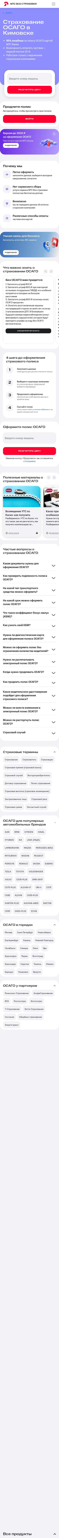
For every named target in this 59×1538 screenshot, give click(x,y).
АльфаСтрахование (43, 993)
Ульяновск (23, 971)
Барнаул (9, 971)
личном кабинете (41, 409)
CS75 (48, 887)
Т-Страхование (12, 1008)
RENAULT (23, 863)
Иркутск (37, 971)
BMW (17, 831)
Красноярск (10, 955)
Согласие (9, 1016)
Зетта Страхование (34, 1008)
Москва (8, 932)
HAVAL (41, 831)
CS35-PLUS (21, 879)
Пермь (24, 955)
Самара (24, 948)
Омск (35, 948)
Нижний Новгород (44, 940)
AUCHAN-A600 (31, 903)
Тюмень (37, 963)
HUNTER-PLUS (12, 903)
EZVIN (34, 910)
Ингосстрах (36, 1001)
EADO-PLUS (20, 910)
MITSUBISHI (11, 855)
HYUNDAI (9, 839)
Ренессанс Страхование (17, 993)
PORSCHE (9, 863)
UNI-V (38, 887)
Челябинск (10, 948)
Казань (26, 940)
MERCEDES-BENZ (44, 847)
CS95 (7, 895)
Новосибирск (44, 932)
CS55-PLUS (32, 895)
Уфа (45, 948)
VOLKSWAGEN (36, 871)
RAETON (47, 903)
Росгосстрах (20, 1001)
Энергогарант (12, 1024)
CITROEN (28, 831)
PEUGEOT (38, 855)
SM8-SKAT (37, 879)
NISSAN (25, 855)
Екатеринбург (11, 940)
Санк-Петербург (25, 932)
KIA (20, 839)
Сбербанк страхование (30, 1016)
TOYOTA (20, 871)
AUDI (7, 831)
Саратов (25, 963)
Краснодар (10, 963)
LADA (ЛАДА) (33, 839)
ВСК (7, 1001)
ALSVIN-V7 (26, 887)
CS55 (7, 910)
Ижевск (50, 963)
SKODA (36, 863)
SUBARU (49, 863)
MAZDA (27, 847)
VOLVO (8, 879)
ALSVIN (18, 895)
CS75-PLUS (10, 887)
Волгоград (38, 955)
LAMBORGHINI (12, 847)
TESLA (8, 871)
